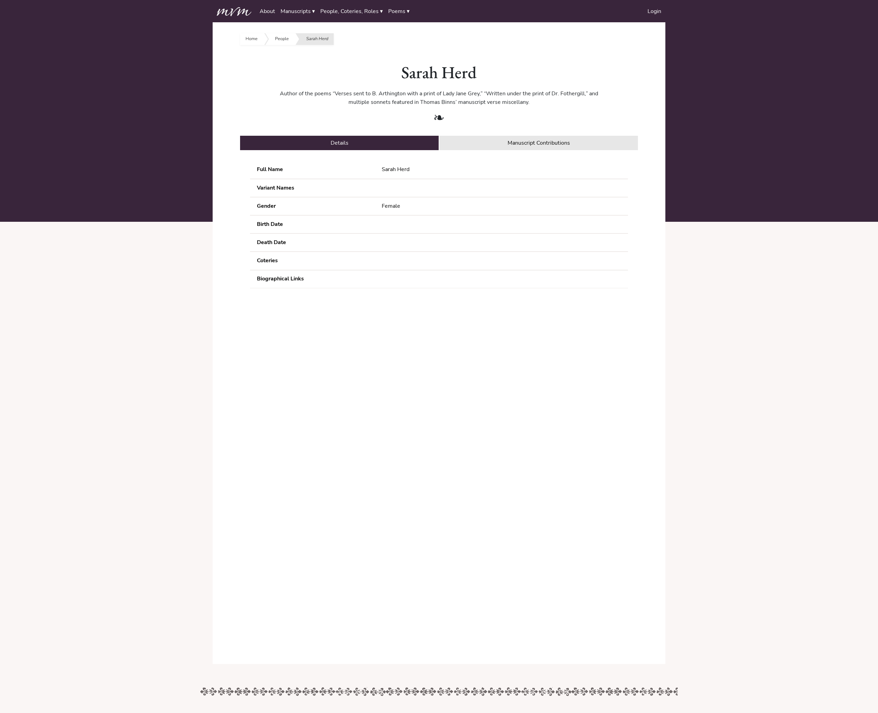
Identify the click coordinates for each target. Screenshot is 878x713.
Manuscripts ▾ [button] (298, 11)
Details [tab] (339, 143)
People (282, 39)
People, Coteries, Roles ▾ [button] (351, 11)
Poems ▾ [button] (399, 11)
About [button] (267, 11)
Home (252, 39)
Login (654, 11)
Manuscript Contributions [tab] (539, 143)
